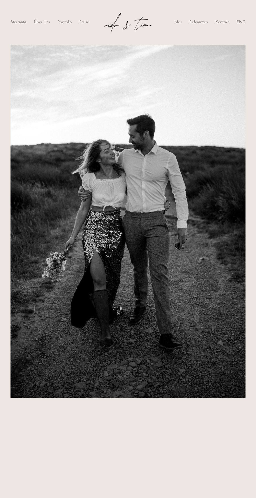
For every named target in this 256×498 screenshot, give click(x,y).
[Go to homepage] (128, 23)
